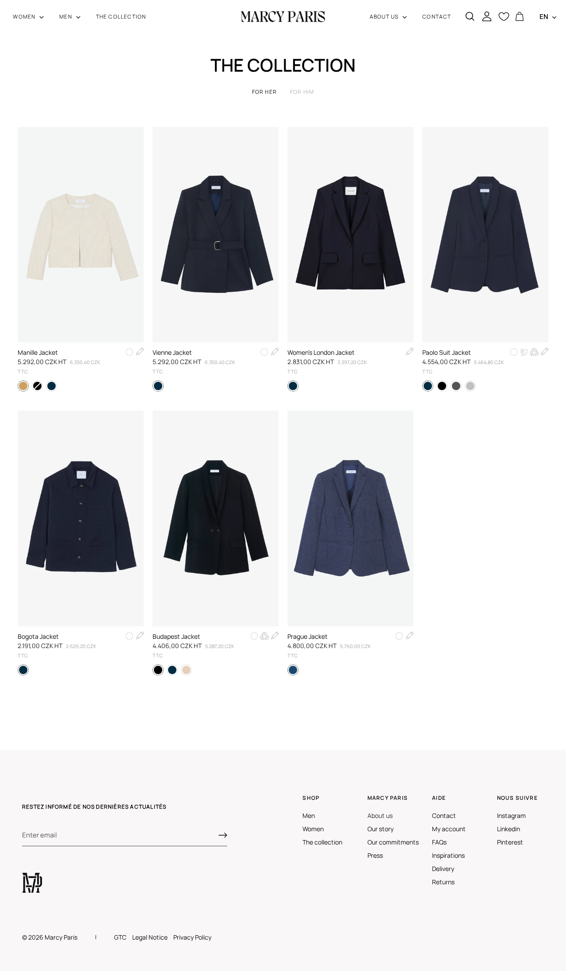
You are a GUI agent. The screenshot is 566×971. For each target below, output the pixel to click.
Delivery (443, 868)
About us (380, 815)
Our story (380, 829)
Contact (444, 815)
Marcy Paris (61, 937)
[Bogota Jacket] (81, 518)
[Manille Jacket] (81, 234)
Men (308, 815)
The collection (322, 842)
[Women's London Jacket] (350, 234)
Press (375, 855)
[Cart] (519, 17)
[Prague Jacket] (350, 518)
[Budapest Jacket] (216, 518)
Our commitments (393, 842)
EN (543, 16)
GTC (120, 937)
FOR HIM (302, 92)
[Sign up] (222, 835)
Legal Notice (150, 937)
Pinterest (510, 842)
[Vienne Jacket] (216, 234)
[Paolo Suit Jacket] (485, 234)
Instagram (511, 815)
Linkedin (508, 829)
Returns (443, 882)
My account (449, 829)
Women (313, 829)
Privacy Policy (192, 937)
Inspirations (448, 855)
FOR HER (264, 92)
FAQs (439, 842)
